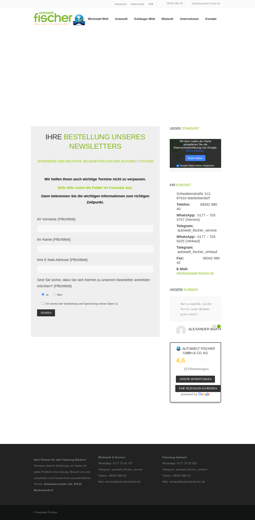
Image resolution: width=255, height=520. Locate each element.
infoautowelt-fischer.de (195, 273)
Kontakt (210, 19)
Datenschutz (137, 4)
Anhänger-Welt (144, 19)
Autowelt (121, 19)
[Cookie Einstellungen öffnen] (9, 515)
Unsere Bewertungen (195, 379)
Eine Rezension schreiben (198, 388)
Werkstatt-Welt (98, 19)
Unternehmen (189, 19)
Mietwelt (167, 19)
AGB (150, 4)
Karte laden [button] (195, 158)
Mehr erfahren (195, 150)
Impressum (121, 4)
